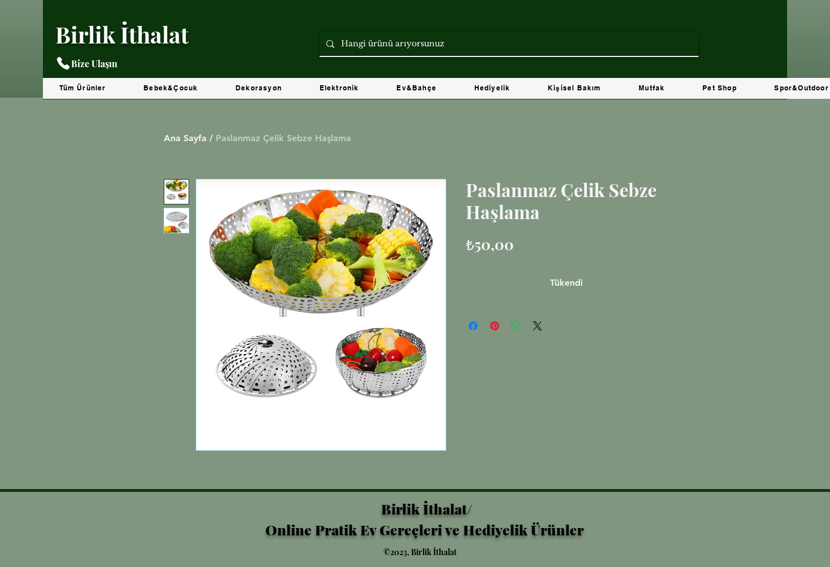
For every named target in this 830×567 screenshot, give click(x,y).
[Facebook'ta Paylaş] (473, 326)
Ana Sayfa (185, 138)
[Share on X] (537, 326)
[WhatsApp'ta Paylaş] (516, 326)
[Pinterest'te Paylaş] (494, 326)
